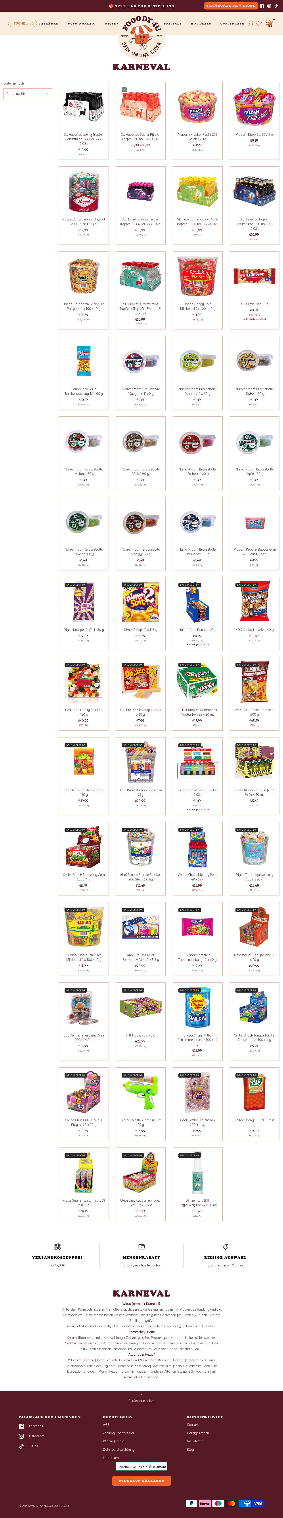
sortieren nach (14, 83)
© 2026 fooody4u (28, 1505)
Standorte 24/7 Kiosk (231, 6)
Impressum (111, 1458)
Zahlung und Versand (118, 1433)
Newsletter (195, 1441)
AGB (106, 1425)
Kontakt (193, 1425)
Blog (190, 1450)
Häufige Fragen (198, 1433)
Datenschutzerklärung (119, 1450)
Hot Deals (201, 23)
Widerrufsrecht (113, 1441)
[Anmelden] (251, 23)
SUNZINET (65, 1505)
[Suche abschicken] (32, 23)
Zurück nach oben (142, 1401)
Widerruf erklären (142, 1481)
